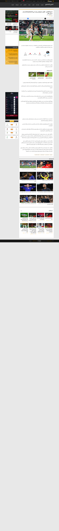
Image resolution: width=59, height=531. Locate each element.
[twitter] (9, 1)
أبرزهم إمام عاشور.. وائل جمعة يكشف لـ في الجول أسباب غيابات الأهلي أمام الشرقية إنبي (11, 62)
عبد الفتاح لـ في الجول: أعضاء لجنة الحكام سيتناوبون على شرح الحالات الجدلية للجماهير (41, 230)
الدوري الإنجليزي (42, 154)
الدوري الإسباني (16, 122)
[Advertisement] (45, 112)
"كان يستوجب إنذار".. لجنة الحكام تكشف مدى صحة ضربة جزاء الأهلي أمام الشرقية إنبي (48, 230)
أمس (16, 121)
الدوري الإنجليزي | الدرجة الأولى (25, 54)
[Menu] (53, 1)
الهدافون (24, 4)
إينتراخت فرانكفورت (37, 154)
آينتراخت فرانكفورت (39, 54)
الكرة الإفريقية (23, 221)
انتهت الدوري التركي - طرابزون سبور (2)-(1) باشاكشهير (11, 50)
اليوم (11, 121)
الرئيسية (42, 4)
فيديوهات (17, 4)
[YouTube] (14, 1)
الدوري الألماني (30, 54)
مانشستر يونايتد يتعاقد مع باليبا (48, 219)
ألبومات (12, 4)
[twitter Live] (11, 1)
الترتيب (33, 4)
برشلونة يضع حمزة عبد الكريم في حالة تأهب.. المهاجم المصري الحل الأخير (11, 54)
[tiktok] (16, 1)
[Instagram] (13, 1)
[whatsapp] (18, 1)
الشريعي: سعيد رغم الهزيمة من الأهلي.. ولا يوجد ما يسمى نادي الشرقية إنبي (11, 58)
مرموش (51, 154)
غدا (7, 121)
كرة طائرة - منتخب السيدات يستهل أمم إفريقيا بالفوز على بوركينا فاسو (24, 230)
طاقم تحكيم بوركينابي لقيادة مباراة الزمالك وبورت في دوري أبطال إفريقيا (24, 219)
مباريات (29, 4)
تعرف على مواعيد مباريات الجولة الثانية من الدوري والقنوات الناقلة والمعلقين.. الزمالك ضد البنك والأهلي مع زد (32, 230)
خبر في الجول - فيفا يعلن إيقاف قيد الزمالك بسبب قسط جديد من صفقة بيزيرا (32, 219)
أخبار (21, 4)
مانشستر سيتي (35, 54)
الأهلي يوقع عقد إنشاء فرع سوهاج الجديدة (40, 219)
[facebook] (8, 1)
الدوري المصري (39, 220)
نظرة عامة (37, 4)
